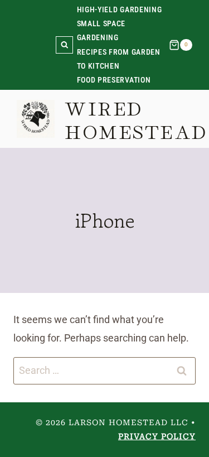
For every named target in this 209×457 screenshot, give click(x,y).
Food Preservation (114, 79)
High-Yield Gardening (119, 9)
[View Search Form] (64, 45)
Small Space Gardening (101, 30)
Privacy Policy (157, 436)
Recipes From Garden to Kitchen (119, 58)
